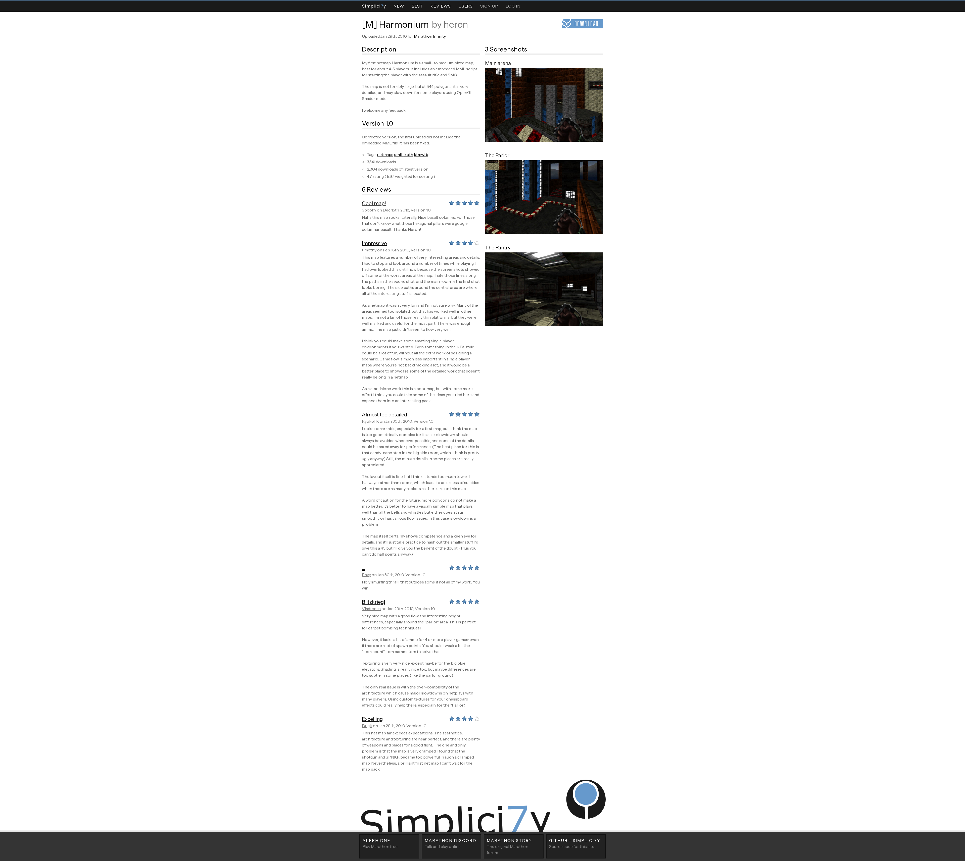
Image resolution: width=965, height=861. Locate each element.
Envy (366, 574)
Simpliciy (374, 6)
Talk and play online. (450, 843)
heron (456, 24)
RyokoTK (370, 421)
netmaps (385, 154)
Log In (513, 6)
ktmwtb (421, 154)
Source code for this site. (574, 843)
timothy (369, 249)
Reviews (440, 6)
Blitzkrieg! (373, 602)
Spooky (369, 209)
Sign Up (489, 6)
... (363, 568)
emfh (399, 154)
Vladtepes (371, 608)
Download (586, 23)
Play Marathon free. (380, 843)
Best (417, 6)
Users (465, 6)
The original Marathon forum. (509, 846)
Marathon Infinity (430, 36)
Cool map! (374, 203)
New (399, 6)
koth (408, 154)
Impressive (374, 243)
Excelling (372, 719)
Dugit (367, 725)
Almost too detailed (384, 415)
